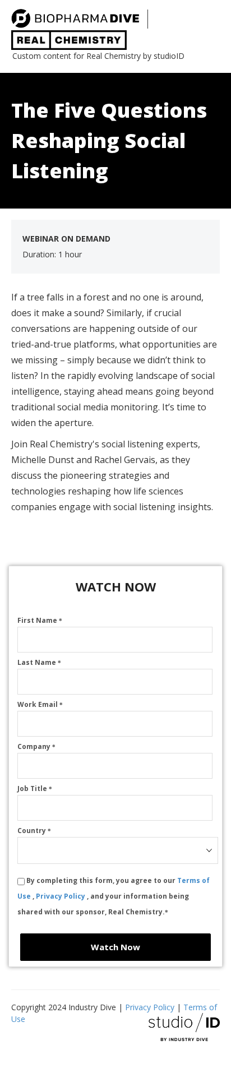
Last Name (39, 662)
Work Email (40, 704)
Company (36, 746)
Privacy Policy (61, 896)
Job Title (34, 788)
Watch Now (115, 946)
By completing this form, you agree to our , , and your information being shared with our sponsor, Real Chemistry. (113, 896)
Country (34, 830)
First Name (39, 620)
